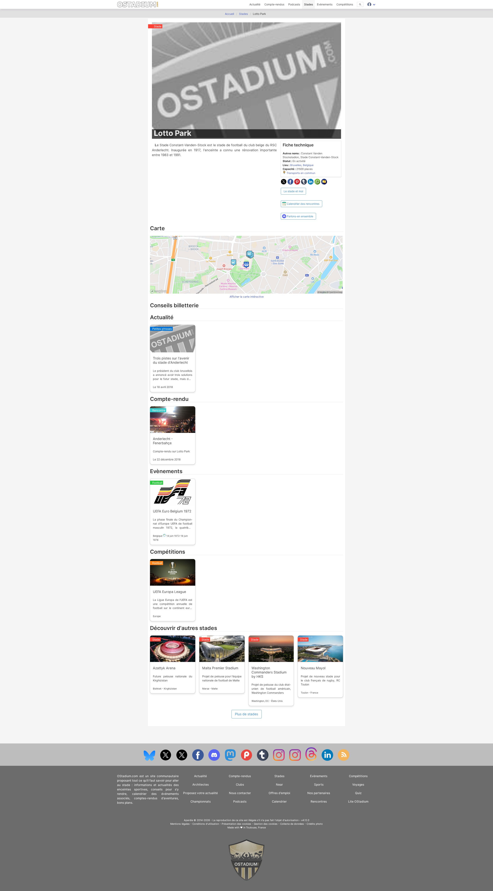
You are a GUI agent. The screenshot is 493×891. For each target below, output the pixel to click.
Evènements (324, 4)
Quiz (358, 793)
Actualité (254, 4)
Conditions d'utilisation (205, 823)
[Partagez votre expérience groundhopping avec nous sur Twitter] (166, 759)
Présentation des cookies (236, 823)
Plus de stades (246, 714)
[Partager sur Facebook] (291, 183)
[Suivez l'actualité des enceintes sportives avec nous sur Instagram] (295, 759)
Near (279, 784)
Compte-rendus (274, 4)
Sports (319, 784)
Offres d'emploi (279, 793)
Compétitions (344, 4)
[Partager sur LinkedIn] (311, 183)
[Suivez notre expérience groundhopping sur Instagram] (279, 759)
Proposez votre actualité (200, 793)
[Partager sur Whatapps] (317, 183)
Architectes (200, 784)
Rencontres (319, 801)
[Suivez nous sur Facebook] (198, 759)
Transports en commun (300, 173)
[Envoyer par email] (324, 183)
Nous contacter (240, 793)
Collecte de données (292, 823)
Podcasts (294, 4)
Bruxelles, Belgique (302, 165)
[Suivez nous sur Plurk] (247, 759)
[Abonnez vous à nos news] (343, 759)
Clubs (240, 784)
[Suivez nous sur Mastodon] (231, 759)
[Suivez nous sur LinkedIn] (328, 759)
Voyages (358, 784)
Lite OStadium (358, 801)
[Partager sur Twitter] (284, 183)
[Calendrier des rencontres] (301, 197)
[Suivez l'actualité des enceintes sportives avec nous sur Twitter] (182, 759)
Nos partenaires (318, 793)
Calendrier (279, 801)
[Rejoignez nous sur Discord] (214, 759)
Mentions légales (180, 823)
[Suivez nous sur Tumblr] (263, 759)
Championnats (200, 801)
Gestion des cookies (266, 823)
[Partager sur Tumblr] (304, 183)
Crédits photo (315, 823)
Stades (308, 4)
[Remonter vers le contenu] (246, 880)
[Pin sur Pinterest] (297, 183)
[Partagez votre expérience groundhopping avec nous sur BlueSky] (150, 759)
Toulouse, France (256, 827)
